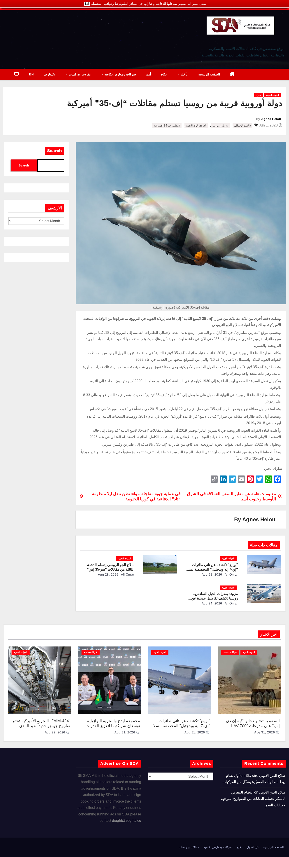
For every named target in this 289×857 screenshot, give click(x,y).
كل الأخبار (253, 847)
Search (54, 150)
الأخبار (183, 74)
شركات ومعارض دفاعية (119, 74)
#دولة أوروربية (220, 125)
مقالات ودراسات (79, 74)
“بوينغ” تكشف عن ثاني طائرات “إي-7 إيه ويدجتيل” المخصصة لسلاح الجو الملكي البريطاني (211, 569)
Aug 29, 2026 (108, 574)
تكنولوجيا (49, 74)
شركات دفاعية (230, 652)
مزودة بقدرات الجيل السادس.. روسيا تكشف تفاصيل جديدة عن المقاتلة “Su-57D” (214, 598)
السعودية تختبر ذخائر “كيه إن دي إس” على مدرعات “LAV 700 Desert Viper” (253, 726)
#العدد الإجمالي (242, 125)
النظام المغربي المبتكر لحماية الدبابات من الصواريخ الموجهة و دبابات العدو (253, 798)
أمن (148, 74)
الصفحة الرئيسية (209, 74)
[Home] (232, 74)
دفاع (164, 74)
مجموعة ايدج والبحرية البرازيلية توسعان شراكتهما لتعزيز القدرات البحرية (113, 726)
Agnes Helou (271, 119)
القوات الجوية (272, 95)
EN (31, 74)
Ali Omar (231, 574)
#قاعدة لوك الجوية (196, 125)
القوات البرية (249, 652)
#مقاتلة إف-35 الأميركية (167, 125)
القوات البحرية (20, 652)
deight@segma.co (126, 820)
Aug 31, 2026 (212, 574)
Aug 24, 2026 (212, 603)
